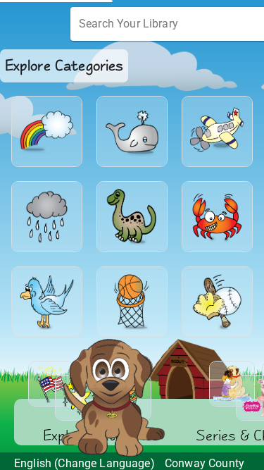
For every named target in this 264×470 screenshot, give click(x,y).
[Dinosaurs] (132, 216)
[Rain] (46, 216)
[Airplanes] (217, 131)
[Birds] (46, 302)
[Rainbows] (46, 131)
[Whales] (132, 131)
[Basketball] (132, 302)
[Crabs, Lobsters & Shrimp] (217, 216)
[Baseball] (217, 302)
